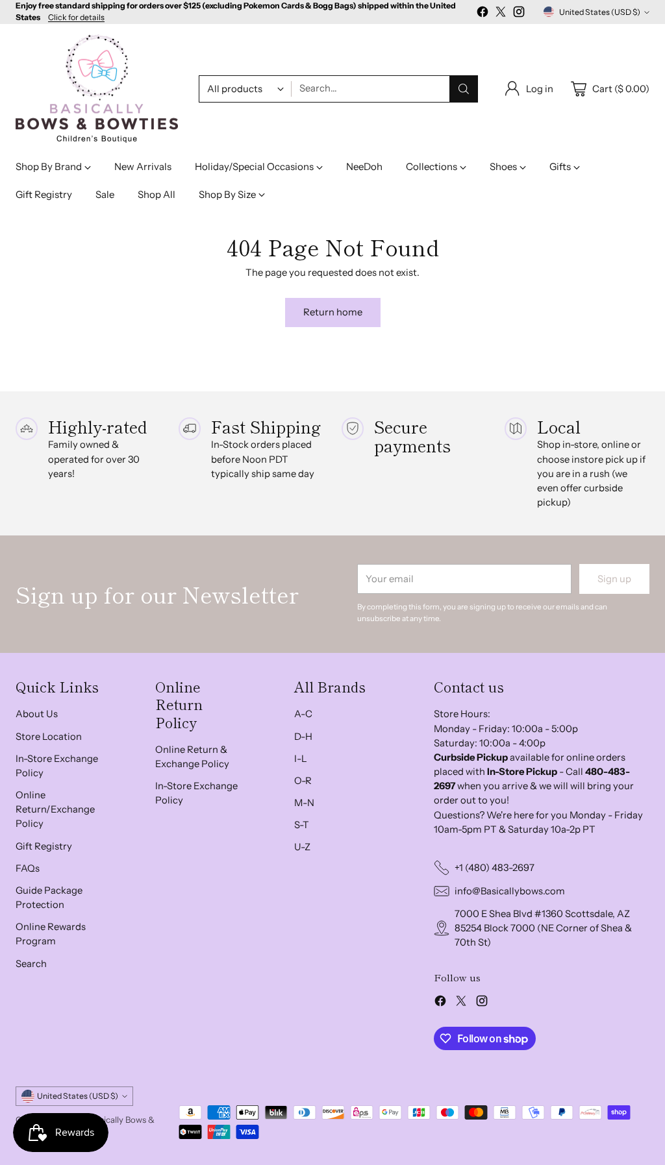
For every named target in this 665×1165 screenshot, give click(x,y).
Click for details (76, 17)
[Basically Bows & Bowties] (97, 88)
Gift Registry (44, 846)
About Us (37, 714)
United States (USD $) (599, 12)
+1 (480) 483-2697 (494, 868)
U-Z (302, 847)
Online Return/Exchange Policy (55, 809)
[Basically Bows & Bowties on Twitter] (500, 13)
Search (31, 964)
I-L (300, 759)
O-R (303, 781)
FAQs (28, 868)
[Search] (463, 89)
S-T (301, 825)
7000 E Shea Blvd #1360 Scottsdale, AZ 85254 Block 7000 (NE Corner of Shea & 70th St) (543, 928)
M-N (304, 803)
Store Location (49, 736)
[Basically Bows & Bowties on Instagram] (518, 13)
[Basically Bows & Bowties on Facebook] (482, 13)
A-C (303, 714)
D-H (303, 736)
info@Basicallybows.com (510, 891)
